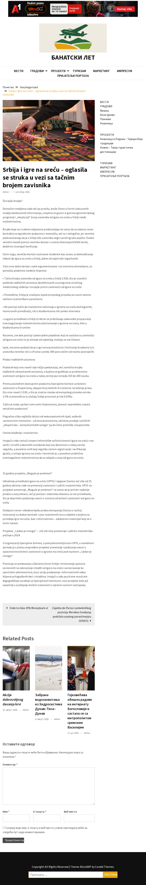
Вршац (104, 110)
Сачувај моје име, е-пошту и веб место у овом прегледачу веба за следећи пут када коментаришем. (45, 830)
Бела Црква (107, 114)
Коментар (10, 764)
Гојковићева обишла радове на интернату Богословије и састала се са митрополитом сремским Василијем (79, 711)
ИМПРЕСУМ (124, 71)
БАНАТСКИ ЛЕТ (73, 57)
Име (6, 811)
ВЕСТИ (18, 71)
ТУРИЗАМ (79, 71)
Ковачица (106, 123)
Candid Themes (104, 866)
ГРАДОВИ (37, 71)
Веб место (70, 811)
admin (6, 192)
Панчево (105, 119)
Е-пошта (39, 811)
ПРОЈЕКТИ (58, 71)
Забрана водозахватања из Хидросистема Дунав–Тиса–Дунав (48, 704)
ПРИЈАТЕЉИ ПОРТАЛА (73, 76)
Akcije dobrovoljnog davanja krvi (13, 699)
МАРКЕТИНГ (101, 71)
